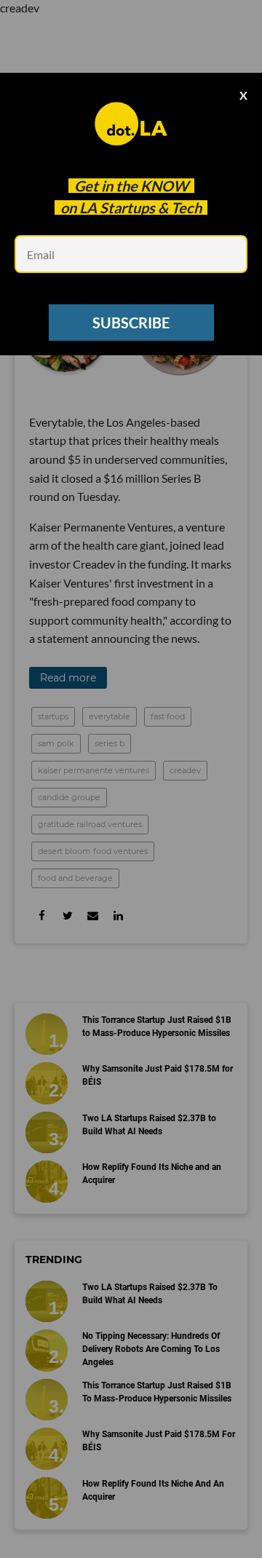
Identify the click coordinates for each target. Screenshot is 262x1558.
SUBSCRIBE (131, 322)
